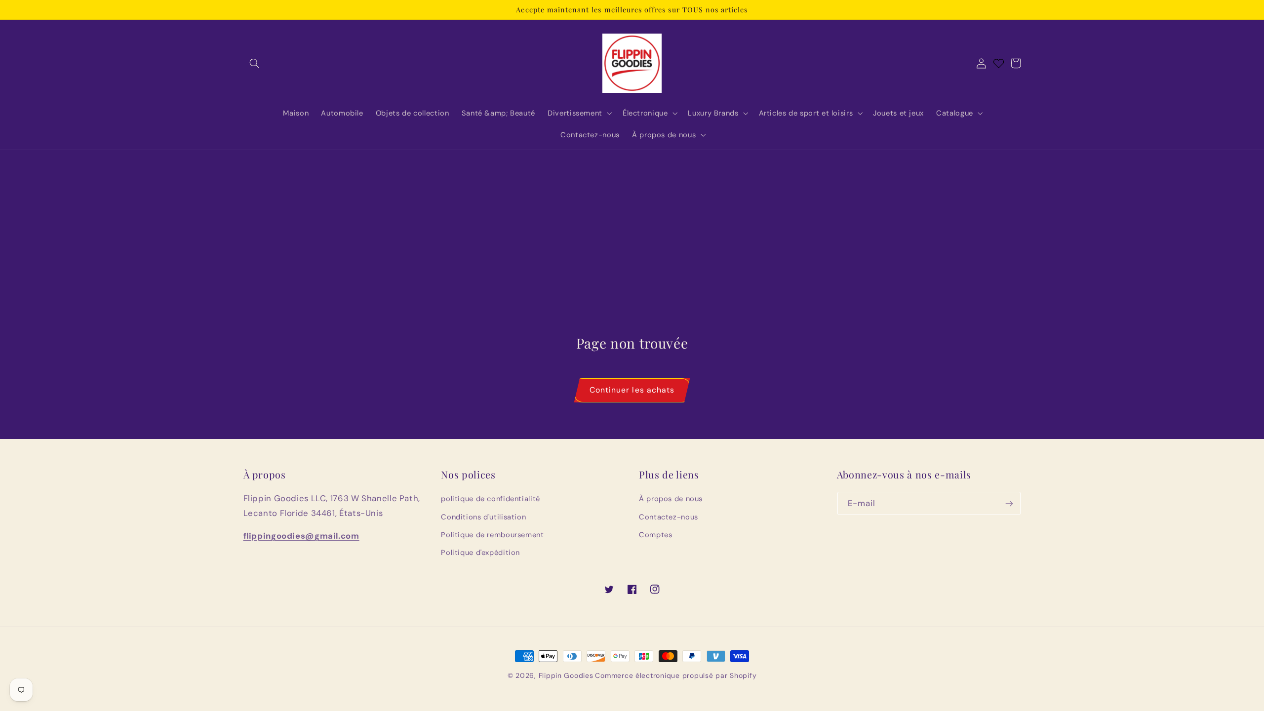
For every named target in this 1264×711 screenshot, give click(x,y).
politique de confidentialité (490, 499)
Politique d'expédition (480, 552)
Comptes (655, 535)
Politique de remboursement (492, 535)
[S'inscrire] (1008, 503)
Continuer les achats (632, 390)
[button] (254, 63)
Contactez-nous (668, 517)
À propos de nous (671, 499)
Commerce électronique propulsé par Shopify (675, 675)
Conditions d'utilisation (483, 517)
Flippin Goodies (566, 675)
